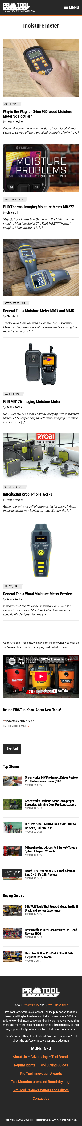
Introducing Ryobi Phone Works (27, 494)
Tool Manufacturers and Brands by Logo (41, 1082)
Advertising (39, 1057)
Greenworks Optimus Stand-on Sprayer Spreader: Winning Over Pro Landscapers (50, 803)
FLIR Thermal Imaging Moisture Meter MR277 (38, 207)
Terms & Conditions (56, 1004)
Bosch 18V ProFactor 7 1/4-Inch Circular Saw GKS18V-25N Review (50, 873)
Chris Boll (12, 212)
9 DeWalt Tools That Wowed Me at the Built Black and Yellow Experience (51, 908)
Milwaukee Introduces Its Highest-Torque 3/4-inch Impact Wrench (51, 849)
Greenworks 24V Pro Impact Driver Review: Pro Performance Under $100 (51, 779)
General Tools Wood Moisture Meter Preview (37, 593)
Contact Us (41, 1098)
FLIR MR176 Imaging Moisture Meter (31, 401)
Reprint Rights (24, 1065)
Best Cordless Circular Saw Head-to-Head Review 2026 (51, 932)
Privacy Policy (31, 1004)
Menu (73, 7)
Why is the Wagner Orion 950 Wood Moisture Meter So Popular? (37, 114)
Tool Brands (60, 1057)
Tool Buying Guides (53, 1065)
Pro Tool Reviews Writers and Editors (41, 1090)
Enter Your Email (16, 726)
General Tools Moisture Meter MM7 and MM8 (38, 310)
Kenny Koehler (14, 121)
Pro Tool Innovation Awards (41, 1073)
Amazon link (13, 647)
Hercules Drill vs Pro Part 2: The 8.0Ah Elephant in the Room (49, 955)
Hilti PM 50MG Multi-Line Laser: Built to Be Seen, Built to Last (50, 826)
